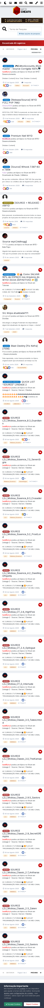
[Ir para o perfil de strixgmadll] (5, 307)
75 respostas (29, 118)
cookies (22, 988)
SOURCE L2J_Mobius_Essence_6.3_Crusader (22, 497)
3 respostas (28, 185)
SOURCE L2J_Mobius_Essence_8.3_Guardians (22, 420)
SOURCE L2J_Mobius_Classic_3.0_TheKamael (22, 759)
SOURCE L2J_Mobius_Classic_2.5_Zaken (19, 907)
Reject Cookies (32, 1004)
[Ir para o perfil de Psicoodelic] (5, 340)
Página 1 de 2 (22, 49)
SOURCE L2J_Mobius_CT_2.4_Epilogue (18, 646)
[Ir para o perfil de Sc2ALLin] (5, 130)
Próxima (34, 49)
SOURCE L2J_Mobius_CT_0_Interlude (17, 682)
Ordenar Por (36, 52)
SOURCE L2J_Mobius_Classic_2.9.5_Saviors (21, 796)
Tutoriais (5, 285)
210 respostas (27, 221)
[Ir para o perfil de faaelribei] (5, 197)
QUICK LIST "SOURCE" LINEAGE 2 (18, 383)
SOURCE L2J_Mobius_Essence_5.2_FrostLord (21, 534)
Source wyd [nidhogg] (14, 241)
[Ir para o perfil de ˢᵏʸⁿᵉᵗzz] (5, 235)
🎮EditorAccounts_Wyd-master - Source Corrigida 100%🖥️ (22, 67)
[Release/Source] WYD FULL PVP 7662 (19, 101)
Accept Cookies (14, 1004)
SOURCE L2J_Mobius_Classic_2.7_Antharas (20, 871)
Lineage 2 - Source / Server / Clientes (17, 390)
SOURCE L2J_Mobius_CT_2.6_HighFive (18, 610)
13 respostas (27, 149)
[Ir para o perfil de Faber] (5, 161)
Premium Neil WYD (22, 135)
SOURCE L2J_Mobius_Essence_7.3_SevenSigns (21, 459)
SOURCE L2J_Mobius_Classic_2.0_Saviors (20, 943)
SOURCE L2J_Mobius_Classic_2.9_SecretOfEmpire (21, 833)
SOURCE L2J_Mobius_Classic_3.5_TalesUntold (22, 720)
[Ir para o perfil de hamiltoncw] (5, 60)
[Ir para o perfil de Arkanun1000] (5, 94)
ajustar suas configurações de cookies (18, 993)
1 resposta (27, 82)
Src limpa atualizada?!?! (15, 313)
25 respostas (28, 364)
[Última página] (41, 49)
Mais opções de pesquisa (30, 34)
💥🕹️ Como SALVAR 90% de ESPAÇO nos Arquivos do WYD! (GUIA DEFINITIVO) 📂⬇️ (20, 277)
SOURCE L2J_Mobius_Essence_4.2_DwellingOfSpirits (21, 573)
